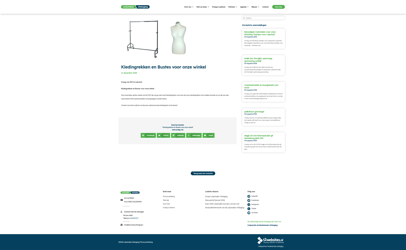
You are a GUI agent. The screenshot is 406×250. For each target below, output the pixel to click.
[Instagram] (248, 204)
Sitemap (166, 200)
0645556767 (134, 218)
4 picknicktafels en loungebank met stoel (261, 86)
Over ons (187, 7)
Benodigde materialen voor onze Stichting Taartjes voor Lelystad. (260, 33)
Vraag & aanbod (218, 7)
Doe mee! (166, 204)
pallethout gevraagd (254, 111)
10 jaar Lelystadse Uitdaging (216, 196)
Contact (265, 7)
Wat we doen (201, 7)
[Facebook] (248, 200)
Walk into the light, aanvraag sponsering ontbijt (258, 59)
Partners (231, 7)
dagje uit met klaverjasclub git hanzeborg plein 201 (258, 136)
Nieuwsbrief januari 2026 (215, 200)
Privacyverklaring (169, 196)
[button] (148, 135)
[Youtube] (248, 212)
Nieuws (254, 7)
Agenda (243, 7)
